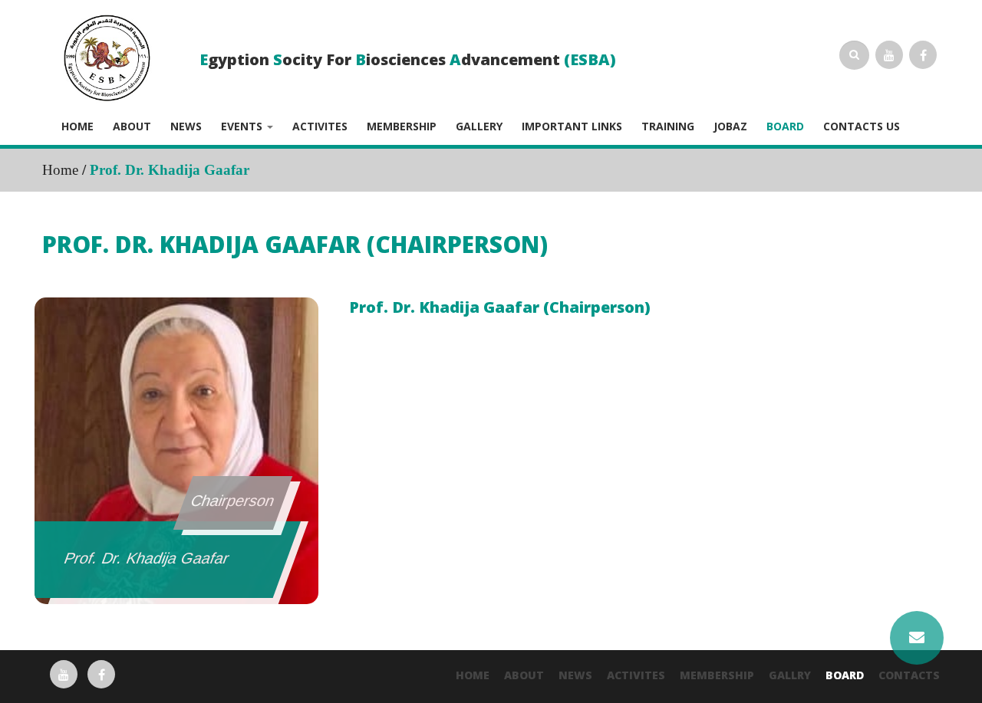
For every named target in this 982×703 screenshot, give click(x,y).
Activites (320, 126)
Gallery (479, 126)
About (132, 126)
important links (572, 126)
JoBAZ (730, 126)
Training (667, 126)
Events (243, 126)
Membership (402, 126)
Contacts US (861, 126)
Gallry (790, 675)
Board (785, 126)
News (186, 126)
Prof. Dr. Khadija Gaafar (147, 558)
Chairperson (232, 500)
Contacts (909, 675)
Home (77, 126)
